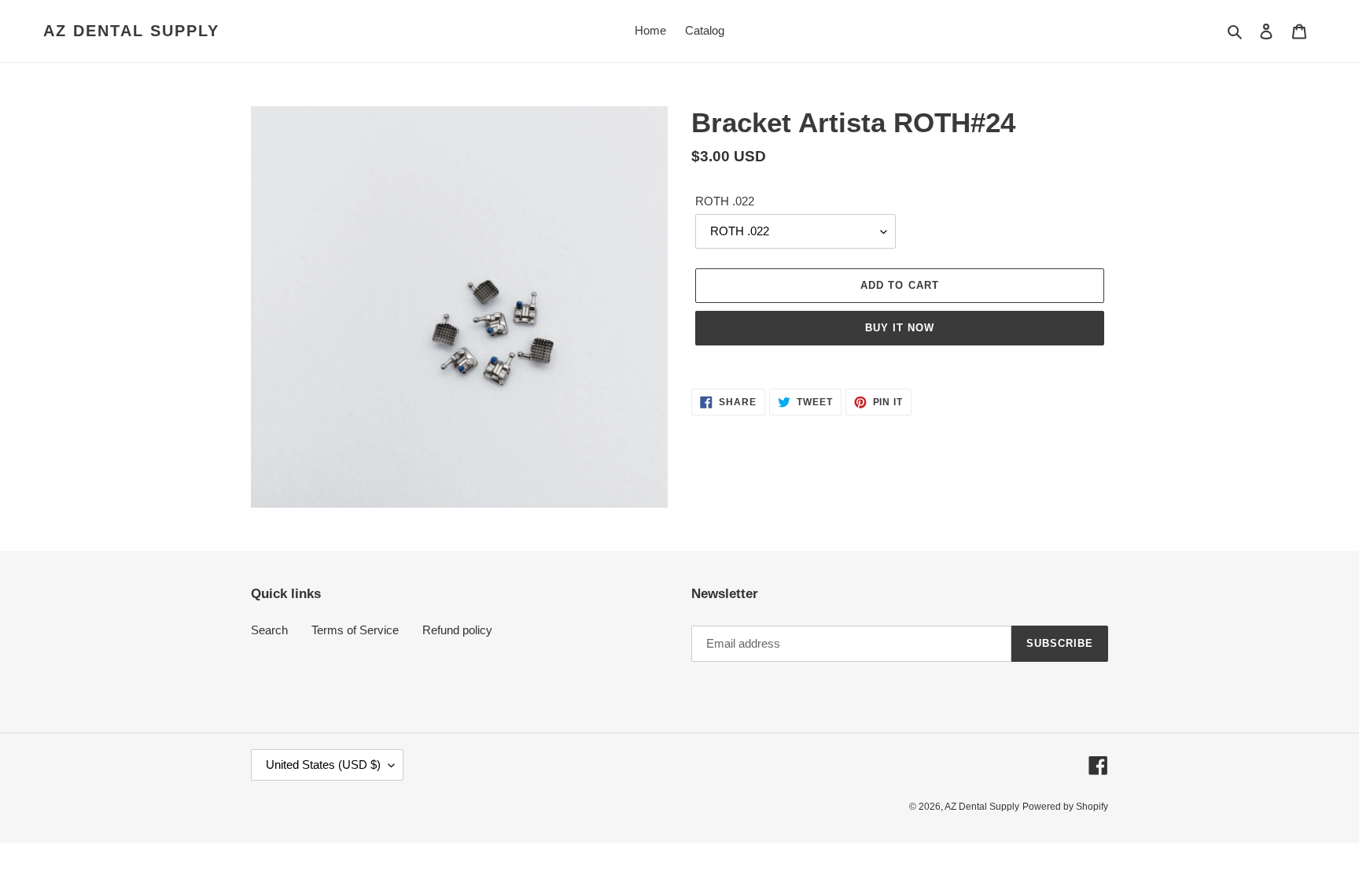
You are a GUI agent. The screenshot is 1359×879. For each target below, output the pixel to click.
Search (269, 630)
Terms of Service (355, 630)
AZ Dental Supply (131, 30)
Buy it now (899, 328)
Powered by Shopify (1065, 806)
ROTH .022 (724, 201)
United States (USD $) (323, 764)
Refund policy (457, 630)
